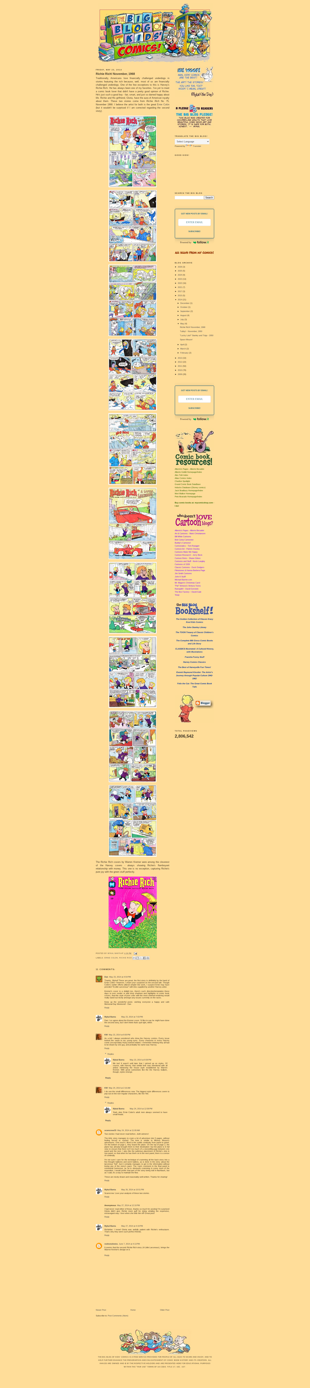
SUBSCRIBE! (194, 231)
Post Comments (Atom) (118, 1316)
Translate (197, 146)
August (183, 315)
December (185, 303)
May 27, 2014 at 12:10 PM (128, 1205)
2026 (180, 267)
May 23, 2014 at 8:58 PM (140, 1060)
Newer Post (101, 1310)
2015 (180, 295)
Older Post (164, 1310)
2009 (180, 374)
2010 (180, 370)
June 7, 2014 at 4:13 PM (129, 1244)
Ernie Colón (163, 104)
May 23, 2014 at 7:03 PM (132, 1017)
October (184, 307)
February (184, 353)
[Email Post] (135, 953)
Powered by (185, 242)
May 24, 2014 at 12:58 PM (141, 1109)
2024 (180, 275)
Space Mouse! (186, 339)
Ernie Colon (111, 958)
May (182, 324)
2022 (180, 283)
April (182, 344)
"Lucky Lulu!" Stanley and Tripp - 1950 (196, 335)
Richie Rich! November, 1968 (192, 327)
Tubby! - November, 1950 (191, 331)
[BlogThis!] (137, 958)
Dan (106, 977)
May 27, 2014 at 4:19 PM (132, 1226)
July (182, 319)
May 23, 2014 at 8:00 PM (119, 1035)
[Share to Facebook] (144, 958)
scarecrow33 (110, 1130)
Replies (110, 1054)
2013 (180, 358)
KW (106, 1035)
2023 (180, 279)
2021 (180, 287)
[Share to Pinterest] (148, 958)
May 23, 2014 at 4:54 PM (120, 977)
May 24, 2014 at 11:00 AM (128, 1130)
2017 (180, 291)
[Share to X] (141, 958)
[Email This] (134, 958)
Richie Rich (125, 958)
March (183, 349)
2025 (180, 271)
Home (133, 1310)
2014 (180, 300)
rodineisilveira (111, 1244)
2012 (180, 362)
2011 (180, 366)
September (185, 311)
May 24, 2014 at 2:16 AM (119, 1088)
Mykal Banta (114, 953)
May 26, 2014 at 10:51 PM (132, 1190)
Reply (106, 1008)
